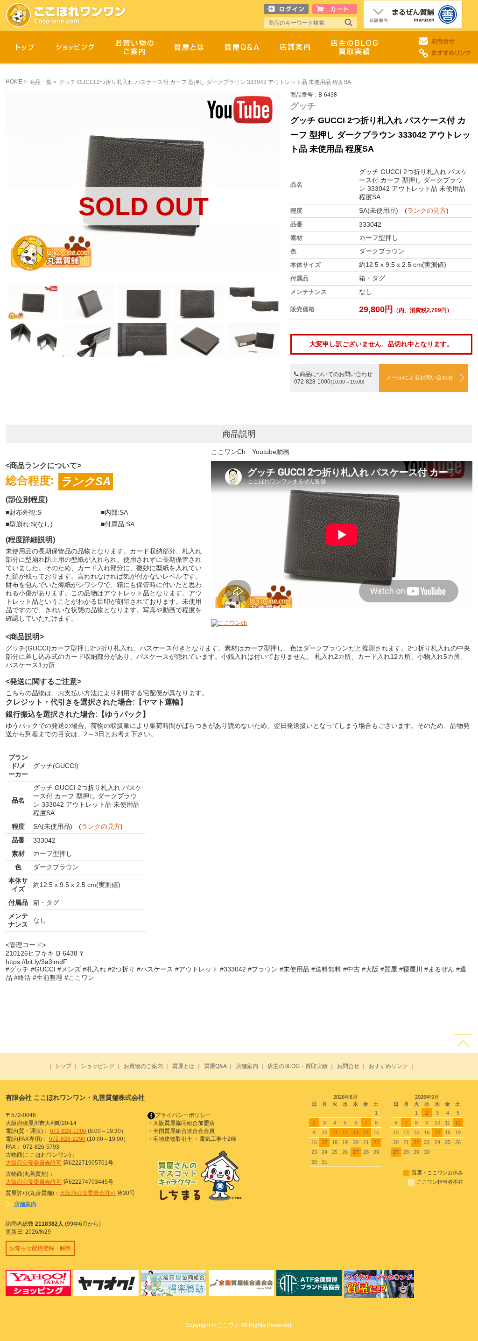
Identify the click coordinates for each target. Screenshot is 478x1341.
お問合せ (348, 1066)
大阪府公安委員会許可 (34, 1162)
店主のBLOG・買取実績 (297, 1066)
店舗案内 (247, 1066)
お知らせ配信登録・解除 (40, 1248)
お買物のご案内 (143, 1066)
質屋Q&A (215, 1066)
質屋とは (183, 1066)
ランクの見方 (426, 210)
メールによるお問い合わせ (419, 377)
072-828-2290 (67, 1139)
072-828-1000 (68, 1131)
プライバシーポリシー (183, 1115)
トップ (63, 1066)
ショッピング (97, 1066)
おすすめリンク (388, 1066)
